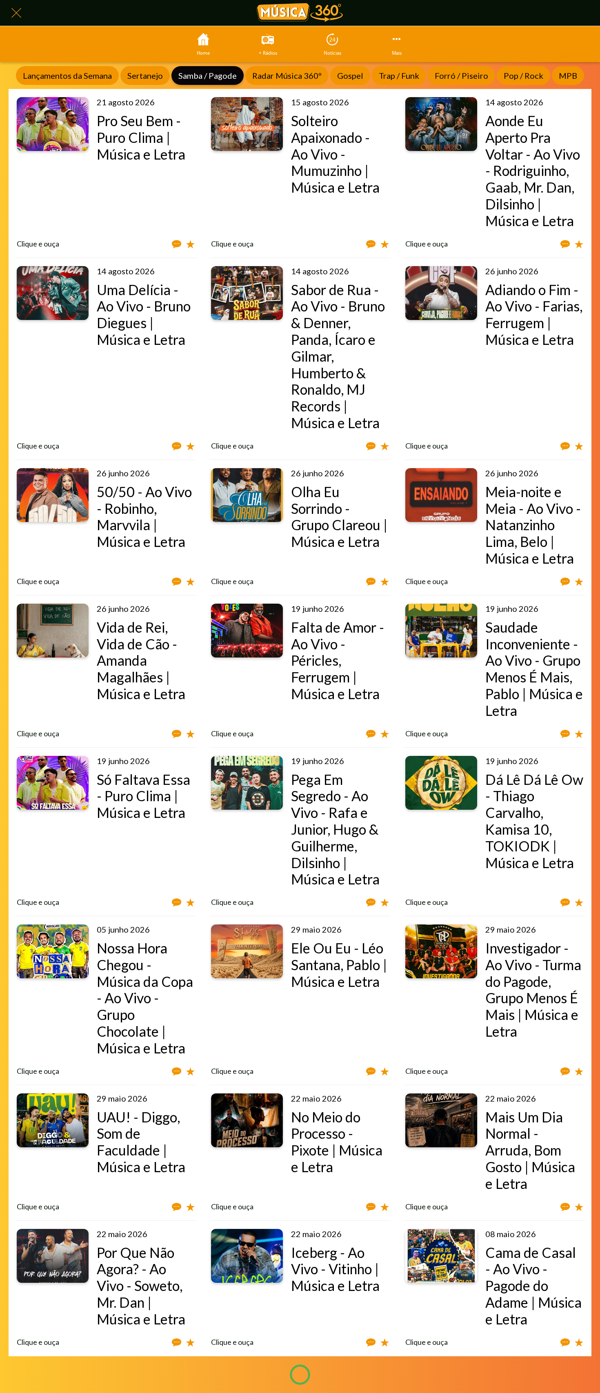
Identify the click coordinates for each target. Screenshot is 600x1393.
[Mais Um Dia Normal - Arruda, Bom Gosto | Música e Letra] (441, 1120)
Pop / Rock (523, 75)
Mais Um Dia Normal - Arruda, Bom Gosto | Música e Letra (530, 1150)
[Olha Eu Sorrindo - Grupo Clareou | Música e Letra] (247, 495)
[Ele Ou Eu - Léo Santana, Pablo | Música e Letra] (247, 951)
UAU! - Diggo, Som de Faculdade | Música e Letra (141, 1142)
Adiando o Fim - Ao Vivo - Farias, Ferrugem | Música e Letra (533, 314)
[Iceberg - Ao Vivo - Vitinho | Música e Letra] (247, 1256)
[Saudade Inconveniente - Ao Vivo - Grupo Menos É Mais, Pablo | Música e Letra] (441, 631)
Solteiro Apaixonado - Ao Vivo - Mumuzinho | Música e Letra (335, 154)
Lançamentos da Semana (67, 75)
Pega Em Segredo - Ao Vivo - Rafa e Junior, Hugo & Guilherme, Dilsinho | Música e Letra (335, 829)
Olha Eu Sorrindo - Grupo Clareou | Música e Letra (339, 516)
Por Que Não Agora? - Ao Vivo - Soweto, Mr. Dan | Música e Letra (141, 1285)
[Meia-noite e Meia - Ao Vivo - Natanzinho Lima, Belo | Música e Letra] (441, 495)
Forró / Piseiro (461, 75)
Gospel (350, 75)
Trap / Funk (399, 75)
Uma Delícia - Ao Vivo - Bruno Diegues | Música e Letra (144, 314)
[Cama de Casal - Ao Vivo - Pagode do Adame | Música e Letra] (441, 1256)
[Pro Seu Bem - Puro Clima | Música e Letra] (53, 124)
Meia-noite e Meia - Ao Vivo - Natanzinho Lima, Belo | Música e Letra (533, 525)
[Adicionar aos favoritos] (190, 244)
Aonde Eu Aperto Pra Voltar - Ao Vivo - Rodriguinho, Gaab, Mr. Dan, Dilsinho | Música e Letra (532, 170)
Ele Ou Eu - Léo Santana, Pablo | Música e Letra (339, 965)
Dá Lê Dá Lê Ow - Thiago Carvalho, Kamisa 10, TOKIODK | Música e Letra (534, 821)
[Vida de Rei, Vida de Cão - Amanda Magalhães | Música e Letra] (53, 631)
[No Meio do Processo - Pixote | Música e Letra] (247, 1120)
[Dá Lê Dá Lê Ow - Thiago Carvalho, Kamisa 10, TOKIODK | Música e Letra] (441, 783)
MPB (568, 75)
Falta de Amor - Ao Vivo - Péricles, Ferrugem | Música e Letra (337, 660)
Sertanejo (145, 75)
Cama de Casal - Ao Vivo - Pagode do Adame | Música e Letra (533, 1285)
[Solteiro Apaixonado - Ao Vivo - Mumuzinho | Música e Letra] (247, 124)
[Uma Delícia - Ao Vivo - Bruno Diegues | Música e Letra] (53, 293)
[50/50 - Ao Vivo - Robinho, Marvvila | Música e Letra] (53, 495)
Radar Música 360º (287, 75)
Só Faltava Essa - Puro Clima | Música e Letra (143, 796)
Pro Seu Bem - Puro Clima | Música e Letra (141, 137)
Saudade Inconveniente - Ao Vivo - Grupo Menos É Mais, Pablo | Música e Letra (534, 669)
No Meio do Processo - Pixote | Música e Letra (336, 1142)
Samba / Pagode (207, 75)
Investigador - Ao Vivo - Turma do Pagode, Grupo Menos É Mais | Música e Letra (533, 990)
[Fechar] (16, 13)
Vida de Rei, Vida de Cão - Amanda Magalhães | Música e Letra (141, 660)
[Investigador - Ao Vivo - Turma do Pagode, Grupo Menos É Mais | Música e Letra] (441, 951)
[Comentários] (176, 244)
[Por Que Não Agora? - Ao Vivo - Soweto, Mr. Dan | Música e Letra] (53, 1256)
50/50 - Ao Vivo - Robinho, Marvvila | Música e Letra (144, 516)
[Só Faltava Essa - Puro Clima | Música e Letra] (53, 783)
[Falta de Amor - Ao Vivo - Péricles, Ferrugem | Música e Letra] (247, 631)
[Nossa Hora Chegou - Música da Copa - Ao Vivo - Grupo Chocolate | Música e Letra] (53, 951)
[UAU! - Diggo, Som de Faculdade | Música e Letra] (53, 1120)
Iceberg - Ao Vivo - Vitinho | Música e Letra (335, 1269)
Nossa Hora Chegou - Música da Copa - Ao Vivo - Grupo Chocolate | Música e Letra (145, 998)
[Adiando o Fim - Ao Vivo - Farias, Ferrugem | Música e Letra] (441, 293)
